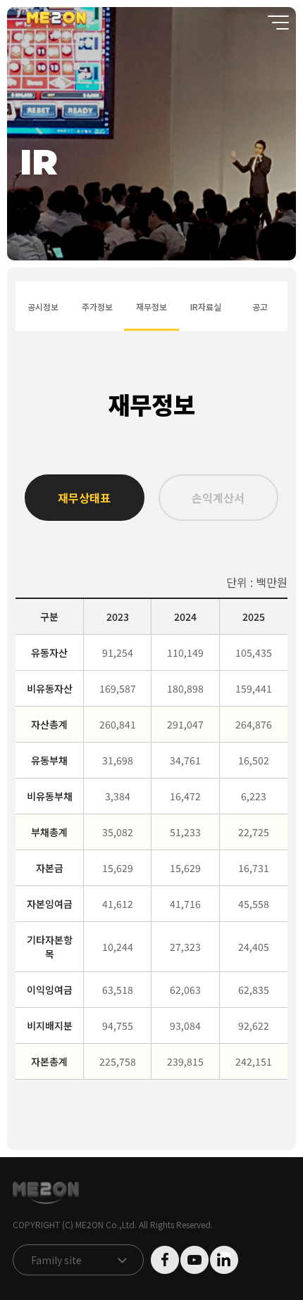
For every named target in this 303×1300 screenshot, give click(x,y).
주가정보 (97, 307)
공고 (260, 307)
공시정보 (42, 307)
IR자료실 (205, 307)
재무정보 (151, 307)
